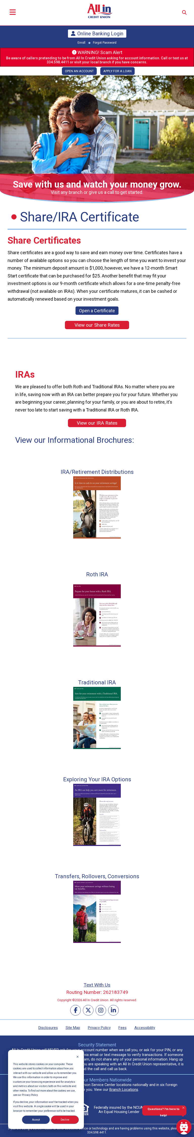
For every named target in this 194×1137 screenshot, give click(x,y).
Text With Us (97, 985)
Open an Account (79, 71)
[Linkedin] (113, 1010)
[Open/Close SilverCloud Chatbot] (183, 1126)
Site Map (73, 1027)
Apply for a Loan (117, 71)
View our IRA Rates (97, 423)
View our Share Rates (97, 325)
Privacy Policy (99, 1027)
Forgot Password (104, 42)
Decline (65, 1119)
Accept (36, 1119)
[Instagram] (100, 1010)
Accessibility (144, 1027)
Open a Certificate (97, 310)
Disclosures (48, 1027)
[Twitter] (88, 1010)
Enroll (81, 42)
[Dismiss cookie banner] (77, 1057)
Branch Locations (123, 1090)
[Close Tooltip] (183, 1108)
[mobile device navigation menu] (12, 12)
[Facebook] (75, 1010)
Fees (122, 1027)
